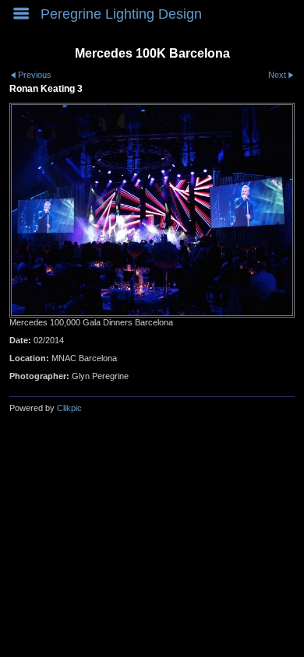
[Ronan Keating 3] (152, 210)
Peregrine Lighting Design (121, 14)
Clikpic (69, 408)
